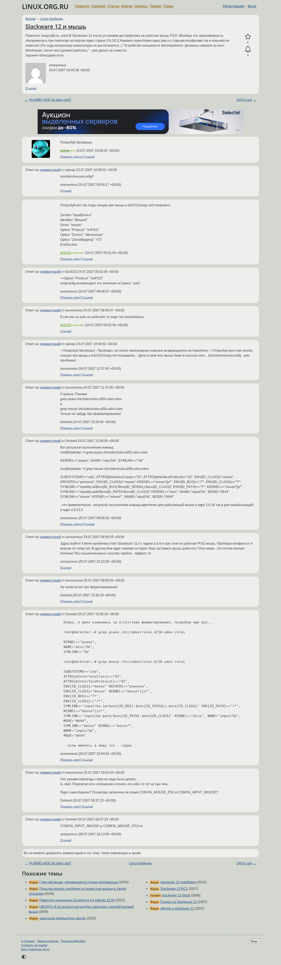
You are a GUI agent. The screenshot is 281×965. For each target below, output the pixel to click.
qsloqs (65, 150)
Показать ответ (70, 258)
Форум (126, 6)
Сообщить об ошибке (34, 945)
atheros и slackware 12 (177, 908)
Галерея (98, 6)
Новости (82, 6)
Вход (252, 6)
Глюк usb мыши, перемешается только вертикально (78, 882)
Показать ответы (71, 156)
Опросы (141, 6)
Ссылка (31, 88)
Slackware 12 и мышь (55, 26)
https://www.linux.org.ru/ (35, 949)
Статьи (113, 6)
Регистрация (233, 6)
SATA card (244, 100)
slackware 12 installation (178, 882)
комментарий (50, 170)
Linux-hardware (51, 19)
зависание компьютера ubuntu (62, 918)
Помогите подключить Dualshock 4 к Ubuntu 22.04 (77, 900)
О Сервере (28, 941)
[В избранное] (247, 36)
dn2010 (65, 253)
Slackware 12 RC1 (174, 888)
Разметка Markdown (73, 941)
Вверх (254, 941)
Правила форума (47, 941)
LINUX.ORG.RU (45, 6)
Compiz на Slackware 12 (178, 902)
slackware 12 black (176, 895)
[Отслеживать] (247, 49)
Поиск (168, 6)
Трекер (155, 6)
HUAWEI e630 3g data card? (50, 100)
